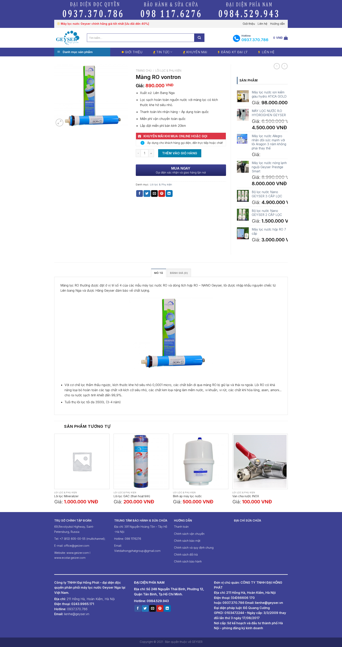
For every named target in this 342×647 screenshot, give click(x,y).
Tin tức (162, 52)
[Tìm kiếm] (199, 37)
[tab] (158, 273)
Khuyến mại (196, 52)
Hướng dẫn (277, 24)
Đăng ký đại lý (234, 52)
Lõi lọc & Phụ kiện (168, 70)
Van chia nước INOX (245, 496)
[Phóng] (59, 122)
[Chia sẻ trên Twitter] (146, 193)
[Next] (288, 472)
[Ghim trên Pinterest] (161, 193)
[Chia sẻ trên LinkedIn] (169, 193)
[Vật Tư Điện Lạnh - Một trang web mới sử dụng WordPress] (67, 38)
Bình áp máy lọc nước (187, 496)
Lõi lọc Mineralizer (66, 496)
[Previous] (54, 472)
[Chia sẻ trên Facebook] (139, 193)
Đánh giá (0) (179, 272)
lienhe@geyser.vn (269, 603)
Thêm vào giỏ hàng (179, 153)
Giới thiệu (249, 24)
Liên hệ (262, 24)
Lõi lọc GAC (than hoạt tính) (132, 496)
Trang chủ (144, 70)
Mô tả (158, 272)
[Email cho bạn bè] (154, 193)
